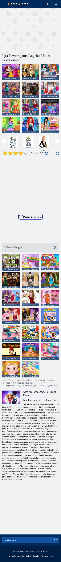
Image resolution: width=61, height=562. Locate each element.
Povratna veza (47, 556)
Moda (7, 383)
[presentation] (4, 141)
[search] (55, 540)
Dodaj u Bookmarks (32, 217)
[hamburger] (3, 4)
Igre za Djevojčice (24, 380)
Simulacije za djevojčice (23, 383)
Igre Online (9, 380)
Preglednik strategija (13, 386)
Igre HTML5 (52, 386)
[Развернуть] (57, 153)
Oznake (36, 556)
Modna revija (30, 386)
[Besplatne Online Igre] (18, 4)
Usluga (52, 380)
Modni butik (40, 383)
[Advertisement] (27, 30)
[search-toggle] (47, 4)
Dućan (41, 386)
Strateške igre (40, 380)
